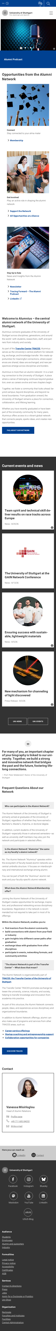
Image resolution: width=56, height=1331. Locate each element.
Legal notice (8, 1259)
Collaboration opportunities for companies (27, 1037)
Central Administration (13, 1322)
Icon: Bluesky (44, 1179)
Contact (40, 1155)
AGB (4, 1273)
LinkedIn (14, 298)
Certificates (7, 1270)
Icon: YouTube (29, 1196)
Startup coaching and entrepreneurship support (29, 1034)
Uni (3, 3)
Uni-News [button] (17, 721)
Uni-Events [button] (38, 721)
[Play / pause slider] (21, 47)
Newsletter (15, 286)
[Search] (48, 3)
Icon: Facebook (13, 1179)
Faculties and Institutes (13, 1315)
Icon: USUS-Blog (28, 1212)
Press (4, 1289)
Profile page (16, 1116)
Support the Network (20, 211)
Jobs (4, 1292)
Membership (16, 140)
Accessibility (8, 1266)
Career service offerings (17, 1030)
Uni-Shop (6, 1299)
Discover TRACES (15, 1051)
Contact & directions (11, 1285)
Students (6, 1236)
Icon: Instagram (29, 1179)
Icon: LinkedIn (43, 1196)
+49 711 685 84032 (20, 1121)
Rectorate (6, 1312)
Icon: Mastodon (14, 1196)
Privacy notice (8, 1263)
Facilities (6, 1319)
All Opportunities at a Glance (24, 215)
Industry (6, 1247)
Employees (7, 1240)
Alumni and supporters (13, 1243)
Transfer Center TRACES (27, 348)
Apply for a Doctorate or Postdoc (17, 1296)
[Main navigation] (51, 13)
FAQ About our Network (18, 430)
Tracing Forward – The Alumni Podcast (25, 292)
